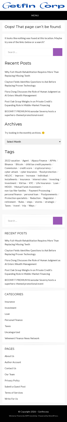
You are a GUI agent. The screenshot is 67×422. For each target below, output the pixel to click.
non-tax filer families (15, 190)
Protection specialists (16, 198)
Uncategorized (12, 332)
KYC (31, 183)
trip (24, 205)
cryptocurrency (43, 168)
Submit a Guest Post (15, 386)
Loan (55, 183)
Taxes (8, 205)
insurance (25, 179)
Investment (10, 183)
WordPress (53, 416)
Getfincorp (43, 411)
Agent (25, 160)
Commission (11, 168)
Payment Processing (39, 190)
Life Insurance (43, 183)
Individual (43, 175)
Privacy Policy (12, 380)
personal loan (31, 194)
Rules (21, 201)
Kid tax (22, 183)
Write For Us (11, 398)
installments (11, 179)
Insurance (10, 301)
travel (16, 205)
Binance (9, 164)
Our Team (10, 374)
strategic (49, 201)
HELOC (8, 175)
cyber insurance (29, 171)
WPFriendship (31, 416)
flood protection (47, 171)
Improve (19, 175)
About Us (9, 356)
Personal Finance (14, 320)
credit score (26, 168)
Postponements (49, 194)
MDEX (8, 186)
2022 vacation (12, 160)
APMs (53, 160)
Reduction (35, 198)
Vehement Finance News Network (22, 338)
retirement (10, 201)
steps (29, 201)
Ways (31, 205)
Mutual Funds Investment (27, 186)
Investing (54, 179)
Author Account (13, 362)
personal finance (13, 194)
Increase (30, 175)
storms (38, 201)
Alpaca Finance (39, 160)
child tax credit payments (38, 164)
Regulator (48, 198)
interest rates (40, 179)
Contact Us (10, 368)
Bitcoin (19, 164)
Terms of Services (14, 392)
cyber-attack (11, 171)
